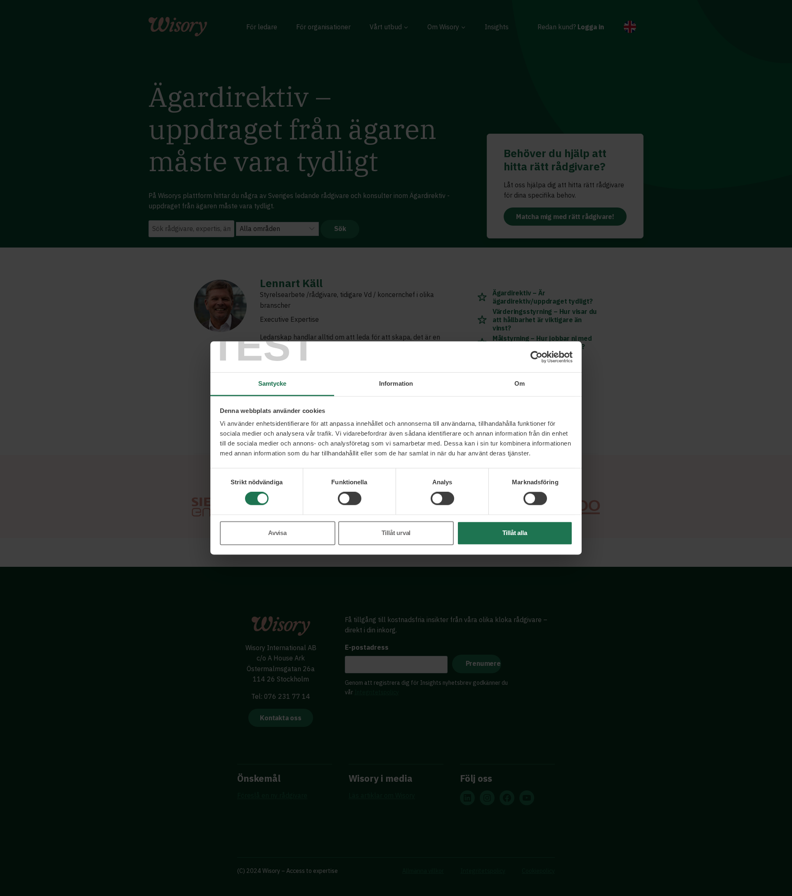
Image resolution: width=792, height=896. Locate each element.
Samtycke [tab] (272, 383)
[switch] (349, 498)
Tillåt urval (396, 532)
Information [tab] (396, 383)
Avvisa (277, 532)
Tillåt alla (514, 532)
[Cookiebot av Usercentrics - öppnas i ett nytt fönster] (536, 357)
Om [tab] (519, 383)
